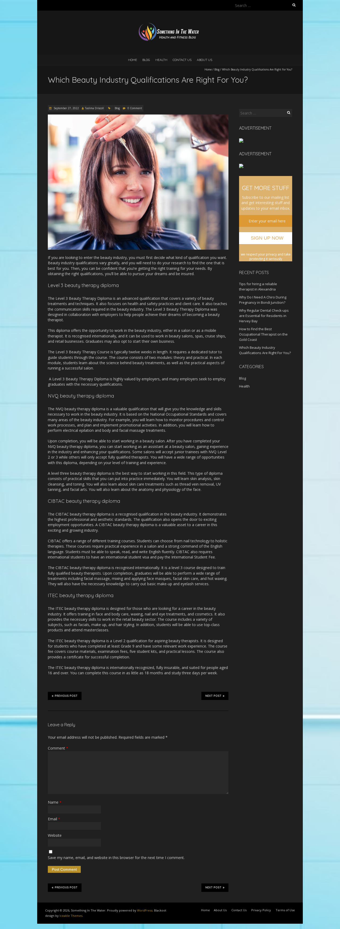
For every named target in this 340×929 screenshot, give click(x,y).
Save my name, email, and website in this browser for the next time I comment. (116, 857)
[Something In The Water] (170, 23)
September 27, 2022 (66, 108)
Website (55, 835)
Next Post (213, 696)
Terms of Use (285, 910)
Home (132, 60)
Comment (58, 748)
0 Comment (135, 108)
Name (54, 802)
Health (161, 60)
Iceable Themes (71, 916)
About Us (204, 60)
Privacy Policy (261, 910)
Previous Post (66, 696)
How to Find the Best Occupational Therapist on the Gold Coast (263, 334)
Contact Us (182, 60)
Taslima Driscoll (94, 108)
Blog (146, 60)
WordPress (144, 910)
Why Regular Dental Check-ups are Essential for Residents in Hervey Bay (264, 315)
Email (54, 818)
